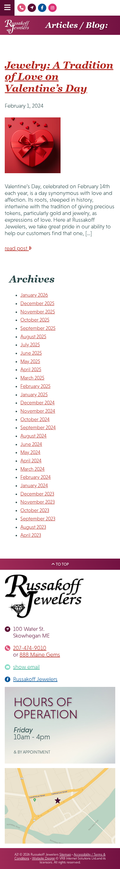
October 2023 (34, 510)
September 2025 (38, 328)
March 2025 (32, 378)
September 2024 (38, 427)
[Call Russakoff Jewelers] (22, 8)
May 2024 (30, 452)
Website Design (43, 858)
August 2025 (33, 336)
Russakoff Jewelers (35, 679)
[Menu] (7, 8)
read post (17, 248)
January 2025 (34, 394)
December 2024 (37, 402)
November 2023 (37, 502)
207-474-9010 (29, 648)
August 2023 (33, 527)
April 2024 (31, 461)
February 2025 (35, 386)
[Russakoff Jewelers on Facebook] (43, 8)
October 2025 (34, 320)
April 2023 (30, 535)
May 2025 (30, 361)
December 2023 (37, 494)
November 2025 (37, 312)
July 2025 (30, 344)
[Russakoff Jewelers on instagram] (53, 8)
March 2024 (32, 469)
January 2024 (34, 485)
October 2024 (35, 419)
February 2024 (35, 477)
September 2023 (37, 519)
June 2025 (31, 353)
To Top (62, 564)
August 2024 (33, 436)
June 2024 (31, 444)
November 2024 (37, 411)
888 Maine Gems (40, 654)
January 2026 (34, 295)
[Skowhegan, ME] (32, 8)
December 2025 (37, 303)
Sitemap (65, 854)
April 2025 (30, 369)
